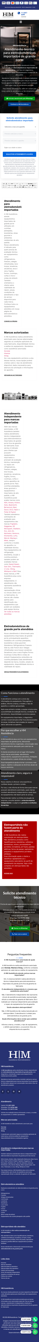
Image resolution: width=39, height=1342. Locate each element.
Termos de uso (5, 1278)
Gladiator (16, 529)
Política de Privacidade (7, 1270)
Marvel (6, 538)
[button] (21, 22)
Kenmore (15, 533)
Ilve (5, 531)
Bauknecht (13, 505)
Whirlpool (7, 571)
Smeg (6, 356)
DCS (11, 510)
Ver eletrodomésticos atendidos (16, 672)
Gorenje (7, 351)
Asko (6, 505)
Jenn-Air (11, 531)
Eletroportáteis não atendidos (9, 1268)
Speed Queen (14, 564)
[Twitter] (8, 1091)
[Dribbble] (14, 1091)
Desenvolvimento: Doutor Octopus (19, 1332)
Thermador (16, 567)
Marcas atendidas (6, 1264)
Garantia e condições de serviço (10, 1274)
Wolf (14, 571)
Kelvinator (8, 533)
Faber (16, 510)
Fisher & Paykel (10, 512)
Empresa (3, 1262)
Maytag (13, 538)
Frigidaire (13, 524)
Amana (11, 503)
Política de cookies (6, 1276)
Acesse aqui (8, 873)
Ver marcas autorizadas (13, 375)
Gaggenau (8, 526)
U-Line (6, 569)
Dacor (6, 510)
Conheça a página (10, 321)
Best (14, 507)
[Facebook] (2, 1091)
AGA (5, 503)
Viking (12, 569)
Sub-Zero (7, 567)
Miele (6, 540)
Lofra (15, 536)
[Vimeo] (19, 1091)
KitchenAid (8, 536)
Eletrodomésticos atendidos (9, 1266)
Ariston (17, 503)
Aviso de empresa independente (10, 1272)
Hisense (7, 353)
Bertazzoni (8, 507)
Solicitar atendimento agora (19, 154)
